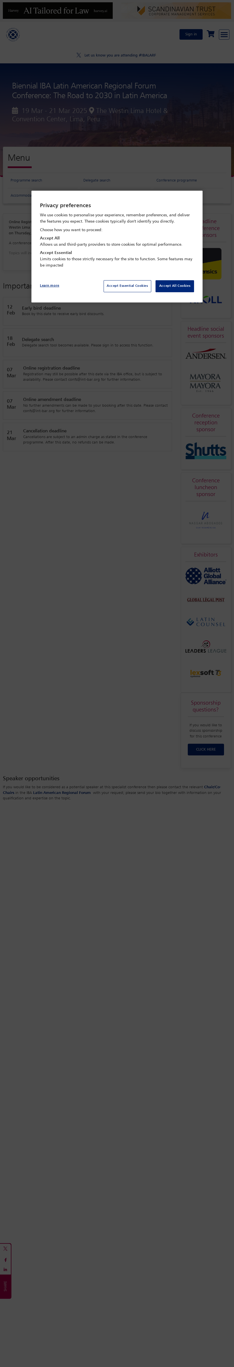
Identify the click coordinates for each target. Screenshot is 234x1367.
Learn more (49, 285)
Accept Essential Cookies (127, 286)
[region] (117, 246)
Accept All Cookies (174, 286)
